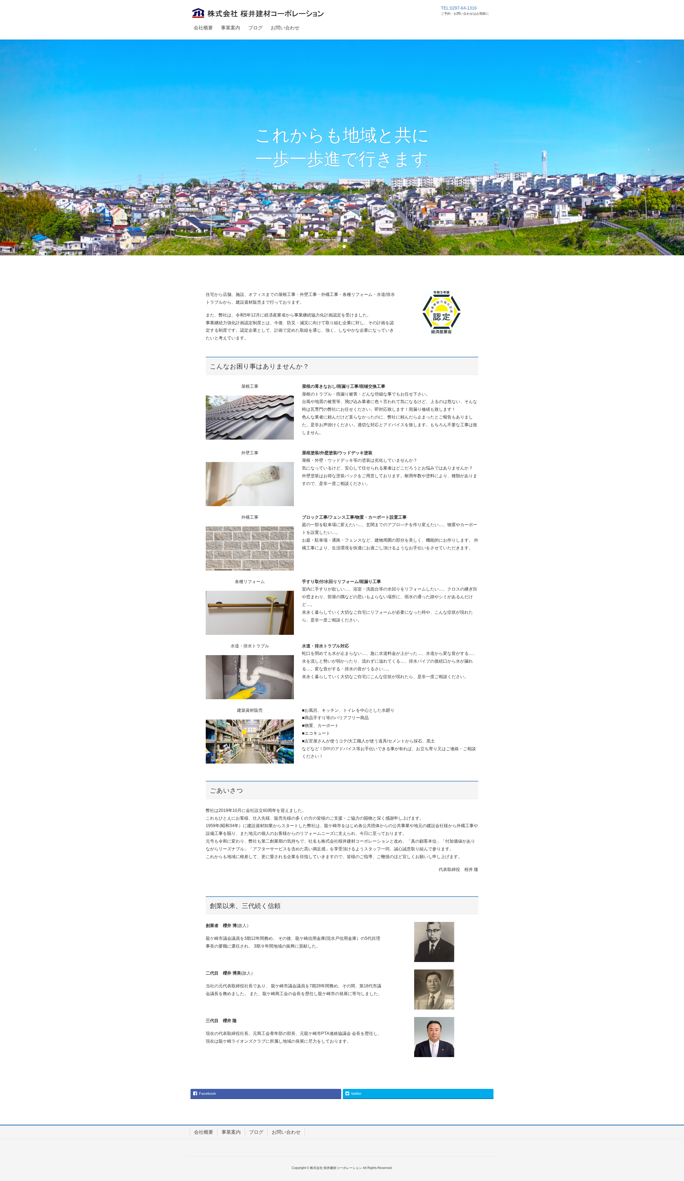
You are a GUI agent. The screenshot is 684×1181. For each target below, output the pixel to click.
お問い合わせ (286, 1132)
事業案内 (231, 1132)
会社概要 (203, 1132)
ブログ (256, 1132)
